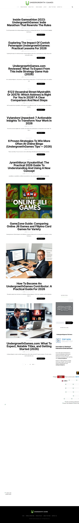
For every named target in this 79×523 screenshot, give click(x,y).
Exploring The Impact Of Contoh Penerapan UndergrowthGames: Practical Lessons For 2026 (29, 45)
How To (29, 159)
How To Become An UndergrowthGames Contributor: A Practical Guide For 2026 (29, 286)
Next (33, 364)
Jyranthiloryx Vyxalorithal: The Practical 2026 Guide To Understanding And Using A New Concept (29, 167)
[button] (72, 300)
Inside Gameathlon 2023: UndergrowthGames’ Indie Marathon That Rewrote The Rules (29, 22)
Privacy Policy (39, 515)
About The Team (47, 515)
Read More (40, 34)
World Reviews (29, 340)
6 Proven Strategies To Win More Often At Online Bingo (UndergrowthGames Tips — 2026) (29, 143)
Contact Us (54, 515)
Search (69, 322)
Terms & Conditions (30, 515)
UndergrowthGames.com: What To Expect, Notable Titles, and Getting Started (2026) (29, 346)
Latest (29, 220)
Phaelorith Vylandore (30, 103)
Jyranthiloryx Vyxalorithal (30, 51)
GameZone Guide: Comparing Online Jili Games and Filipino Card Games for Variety (29, 226)
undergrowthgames (60, 364)
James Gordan (30, 126)
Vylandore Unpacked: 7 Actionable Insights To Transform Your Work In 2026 (29, 120)
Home (23, 515)
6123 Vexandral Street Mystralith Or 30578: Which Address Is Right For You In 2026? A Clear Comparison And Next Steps (29, 96)
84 (30, 364)
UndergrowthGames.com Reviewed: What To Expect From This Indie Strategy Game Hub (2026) (29, 70)
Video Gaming (29, 16)
